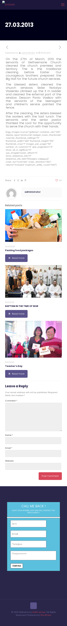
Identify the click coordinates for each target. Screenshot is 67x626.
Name (9, 435)
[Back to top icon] (33, 605)
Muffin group (38, 612)
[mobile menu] (62, 4)
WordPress (45, 615)
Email (8, 447)
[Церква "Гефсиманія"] (8, 5)
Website (9, 460)
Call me (16, 565)
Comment (11, 400)
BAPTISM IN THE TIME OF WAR (21, 306)
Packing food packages (19, 250)
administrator (28, 52)
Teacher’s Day (13, 366)
